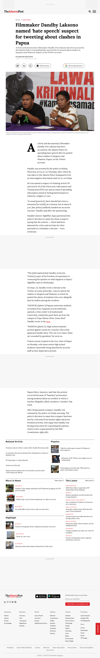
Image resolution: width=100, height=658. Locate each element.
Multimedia (84, 630)
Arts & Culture (69, 620)
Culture (67, 612)
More (82, 624)
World (37, 612)
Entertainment (69, 618)
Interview (53, 631)
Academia (53, 628)
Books (67, 636)
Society (6, 620)
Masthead (10, 647)
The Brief (53, 626)
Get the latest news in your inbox (76, 595)
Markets (21, 626)
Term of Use (50, 650)
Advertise (46, 647)
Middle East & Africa (41, 623)
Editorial (52, 615)
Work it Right (69, 641)
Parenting (68, 631)
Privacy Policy (72, 647)
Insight (52, 620)
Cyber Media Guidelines (24, 647)
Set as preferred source (75, 66)
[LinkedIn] (5, 602)
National (27, 20)
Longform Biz (85, 618)
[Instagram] (8, 602)
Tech (20, 618)
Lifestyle (67, 615)
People (67, 626)
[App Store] (41, 596)
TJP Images (84, 638)
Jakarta (6, 618)
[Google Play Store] (54, 596)
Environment (69, 638)
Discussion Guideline (86, 647)
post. (48, 321)
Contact (37, 647)
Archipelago (8, 623)
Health (67, 628)
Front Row (84, 612)
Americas (37, 618)
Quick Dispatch (85, 615)
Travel (82, 633)
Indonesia (7, 612)
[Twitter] (12, 602)
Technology (68, 623)
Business (22, 612)
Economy (22, 615)
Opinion (52, 612)
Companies (22, 620)
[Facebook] (10, 602)
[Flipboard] (15, 602)
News (18, 20)
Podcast (52, 633)
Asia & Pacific (39, 615)
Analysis (52, 623)
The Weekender (85, 620)
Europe (37, 620)
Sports (82, 635)
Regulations (23, 623)
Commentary (54, 618)
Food (66, 633)
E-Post (83, 628)
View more (59, 480)
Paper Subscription (59, 647)
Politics (6, 615)
